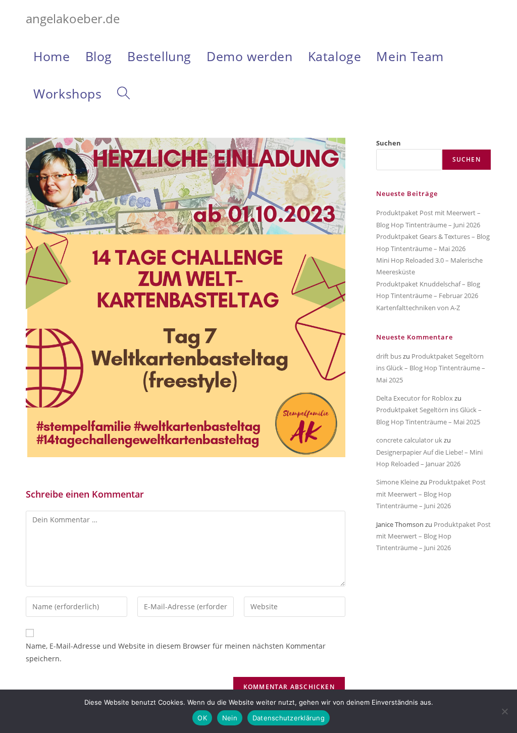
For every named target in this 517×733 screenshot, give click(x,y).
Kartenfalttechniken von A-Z (418, 307)
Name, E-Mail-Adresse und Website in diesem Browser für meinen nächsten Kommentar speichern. (176, 652)
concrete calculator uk (409, 440)
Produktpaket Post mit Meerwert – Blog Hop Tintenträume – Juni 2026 (431, 493)
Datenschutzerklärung (288, 718)
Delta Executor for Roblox (414, 398)
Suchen (388, 143)
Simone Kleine (397, 481)
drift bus (388, 356)
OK (202, 718)
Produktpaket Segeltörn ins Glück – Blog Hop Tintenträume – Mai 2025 (430, 368)
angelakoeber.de (73, 18)
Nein (229, 718)
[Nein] (504, 711)
